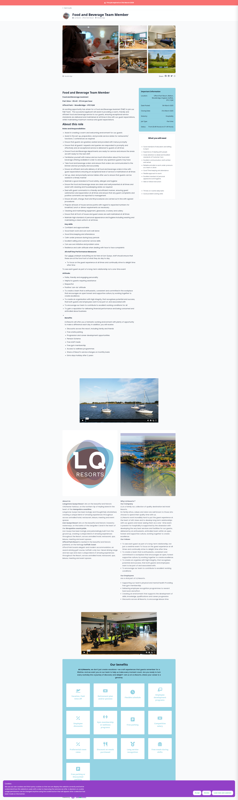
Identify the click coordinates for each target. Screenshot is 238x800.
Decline (206, 793)
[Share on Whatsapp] (175, 76)
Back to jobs (68, 8)
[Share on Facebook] (166, 76)
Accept (197, 793)
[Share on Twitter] (172, 76)
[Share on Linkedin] (169, 76)
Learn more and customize (222, 793)
